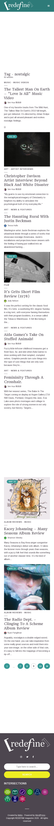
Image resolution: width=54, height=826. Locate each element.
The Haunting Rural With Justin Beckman (26, 218)
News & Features (21, 209)
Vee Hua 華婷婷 (14, 102)
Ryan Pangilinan (14, 633)
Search (27, 774)
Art (6, 169)
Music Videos (21, 82)
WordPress (40, 815)
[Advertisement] (27, 42)
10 (40, 666)
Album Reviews (13, 522)
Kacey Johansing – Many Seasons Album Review (25, 531)
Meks (20, 815)
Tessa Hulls (12, 225)
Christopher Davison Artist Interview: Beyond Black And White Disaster (26, 180)
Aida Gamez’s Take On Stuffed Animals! (23, 337)
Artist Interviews (22, 169)
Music (7, 82)
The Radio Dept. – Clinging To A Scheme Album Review (23, 623)
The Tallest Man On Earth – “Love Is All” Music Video (27, 93)
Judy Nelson (12, 301)
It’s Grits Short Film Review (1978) (22, 294)
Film (6, 285)
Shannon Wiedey (14, 538)
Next (47, 666)
